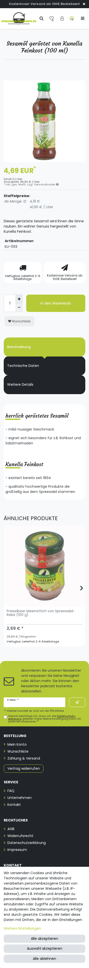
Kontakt (14, 804)
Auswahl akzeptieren (44, 948)
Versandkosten (45, 184)
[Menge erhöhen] (19, 299)
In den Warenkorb (56, 303)
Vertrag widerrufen (23, 768)
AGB (10, 828)
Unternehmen (19, 797)
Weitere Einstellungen (22, 928)
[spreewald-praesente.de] (19, 18)
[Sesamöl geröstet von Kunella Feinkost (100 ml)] (44, 121)
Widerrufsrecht (20, 835)
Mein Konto (17, 744)
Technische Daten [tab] (23, 365)
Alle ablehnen (44, 958)
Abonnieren (77, 702)
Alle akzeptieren (44, 938)
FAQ (10, 790)
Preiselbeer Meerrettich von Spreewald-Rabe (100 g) (41, 613)
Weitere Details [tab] (20, 384)
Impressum (17, 849)
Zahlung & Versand (23, 758)
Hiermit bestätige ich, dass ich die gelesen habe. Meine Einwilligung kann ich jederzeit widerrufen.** (44, 719)
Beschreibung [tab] (19, 346)
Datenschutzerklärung (26, 842)
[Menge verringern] (19, 307)
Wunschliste (21, 321)
